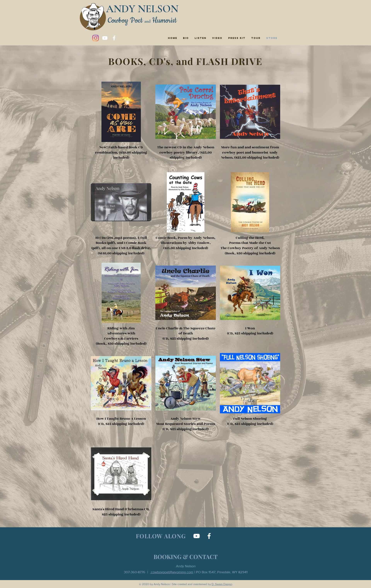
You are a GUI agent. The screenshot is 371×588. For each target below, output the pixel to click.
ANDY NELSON (142, 8)
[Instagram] (95, 38)
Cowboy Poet (125, 21)
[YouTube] (105, 38)
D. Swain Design (222, 584)
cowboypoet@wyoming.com (171, 572)
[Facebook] (114, 38)
